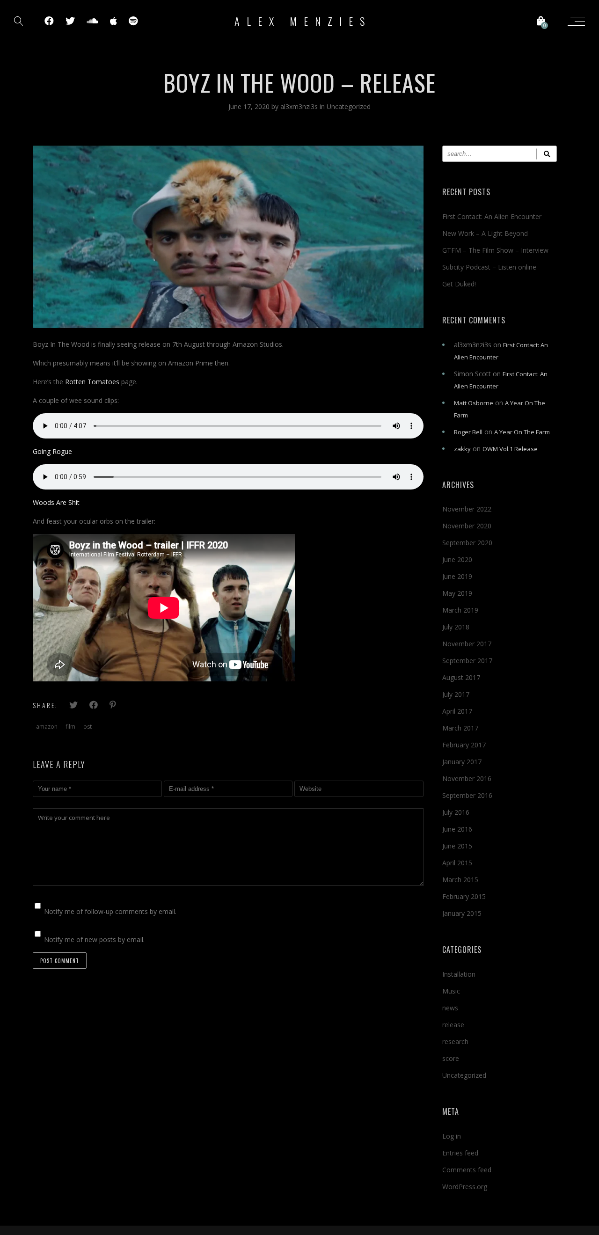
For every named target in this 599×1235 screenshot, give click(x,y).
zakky (462, 449)
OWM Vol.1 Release (510, 449)
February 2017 (464, 744)
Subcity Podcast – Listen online (489, 267)
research (455, 1041)
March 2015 (460, 879)
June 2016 (457, 829)
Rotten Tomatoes (92, 381)
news (450, 1007)
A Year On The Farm (522, 432)
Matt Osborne (473, 403)
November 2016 (466, 778)
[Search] (546, 153)
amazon (47, 727)
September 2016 (467, 795)
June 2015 (457, 845)
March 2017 (460, 727)
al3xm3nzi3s (300, 106)
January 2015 (462, 913)
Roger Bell (468, 432)
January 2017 (462, 761)
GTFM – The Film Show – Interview (495, 250)
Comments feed (466, 1169)
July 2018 (455, 626)
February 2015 (464, 896)
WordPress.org (464, 1186)
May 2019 (457, 593)
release (453, 1024)
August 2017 (461, 677)
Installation (458, 974)
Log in (451, 1136)
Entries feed (460, 1152)
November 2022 (466, 508)
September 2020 (467, 542)
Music (451, 991)
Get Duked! (459, 283)
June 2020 (457, 559)
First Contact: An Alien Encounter (491, 216)
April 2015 (457, 862)
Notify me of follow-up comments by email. (110, 911)
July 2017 (455, 694)
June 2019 (457, 576)
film (70, 727)
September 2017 (467, 660)
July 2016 (455, 812)
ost (87, 727)
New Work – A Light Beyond (485, 233)
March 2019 (460, 610)
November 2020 (466, 525)
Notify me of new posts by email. (94, 939)
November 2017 (466, 643)
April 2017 (457, 711)
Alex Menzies (303, 21)
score (450, 1058)
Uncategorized (349, 106)
